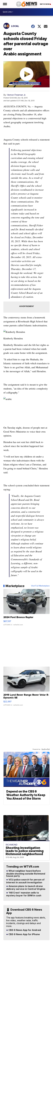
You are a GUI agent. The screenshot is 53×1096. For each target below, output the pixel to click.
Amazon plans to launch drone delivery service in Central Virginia (25, 887)
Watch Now (45, 4)
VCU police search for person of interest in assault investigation (25, 881)
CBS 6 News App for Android (24, 930)
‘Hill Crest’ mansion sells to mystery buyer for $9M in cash (23, 894)
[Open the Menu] (4, 4)
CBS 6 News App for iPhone (24, 934)
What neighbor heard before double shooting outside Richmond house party (25, 873)
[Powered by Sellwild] (45, 749)
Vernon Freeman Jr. (16, 94)
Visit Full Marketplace (40, 586)
